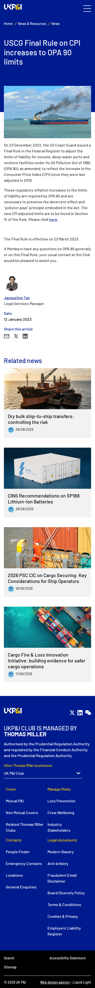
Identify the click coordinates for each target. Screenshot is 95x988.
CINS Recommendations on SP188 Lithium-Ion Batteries (44, 498)
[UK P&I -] (13, 7)
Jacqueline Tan (17, 297)
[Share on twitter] (16, 336)
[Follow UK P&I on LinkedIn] (80, 712)
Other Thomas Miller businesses (28, 765)
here (53, 219)
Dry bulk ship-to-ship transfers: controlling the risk (41, 419)
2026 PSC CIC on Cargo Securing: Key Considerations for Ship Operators (47, 578)
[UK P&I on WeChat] (88, 712)
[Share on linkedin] (25, 336)
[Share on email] (7, 336)
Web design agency (55, 982)
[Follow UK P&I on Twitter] (72, 712)
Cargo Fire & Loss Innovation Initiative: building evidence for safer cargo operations (46, 660)
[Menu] (87, 8)
